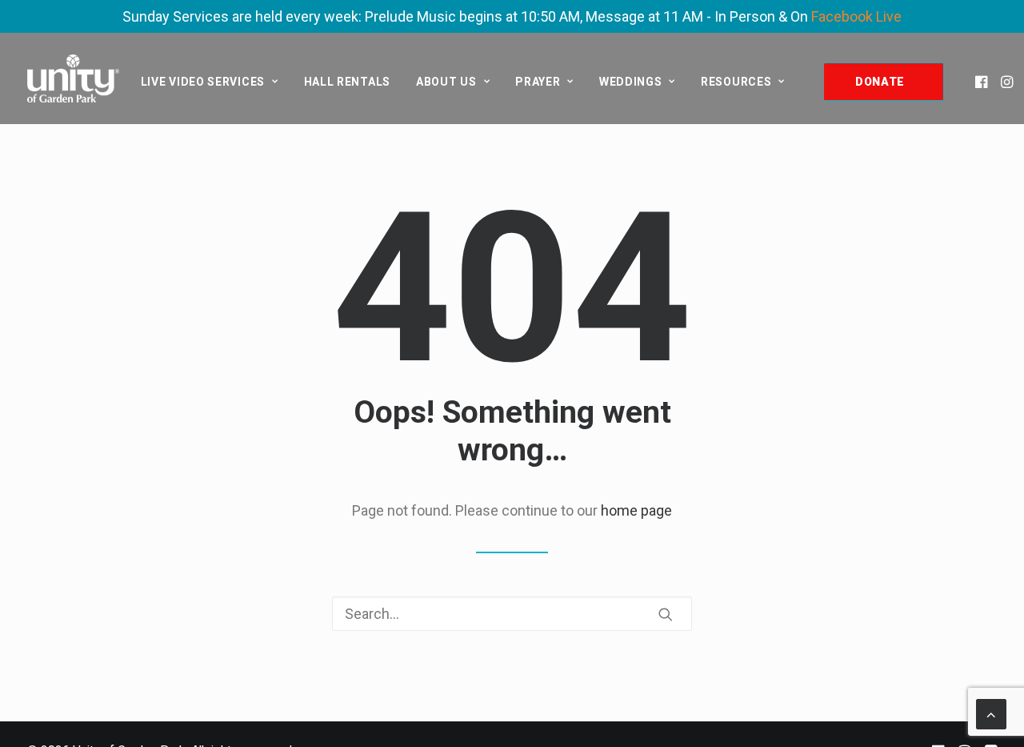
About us (446, 81)
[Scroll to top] (991, 713)
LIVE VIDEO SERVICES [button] (203, 81)
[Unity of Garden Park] (73, 78)
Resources (736, 81)
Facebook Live (856, 16)
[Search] (512, 613)
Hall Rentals (347, 81)
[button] (983, 81)
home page (636, 510)
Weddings (630, 81)
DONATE (880, 81)
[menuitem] (210, 81)
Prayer (537, 81)
